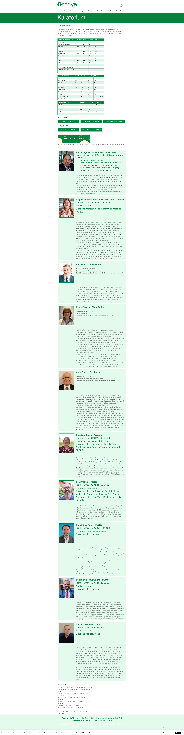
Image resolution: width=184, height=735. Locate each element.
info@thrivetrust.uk (105, 720)
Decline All (170, 732)
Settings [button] (164, 732)
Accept (177, 732)
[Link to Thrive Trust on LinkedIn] (121, 5)
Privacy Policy (92, 732)
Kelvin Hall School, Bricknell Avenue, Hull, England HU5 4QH (100, 724)
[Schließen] (182, 733)
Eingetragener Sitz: (66, 724)
